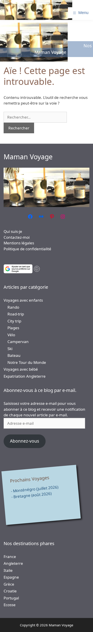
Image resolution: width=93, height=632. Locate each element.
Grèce (9, 584)
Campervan (18, 341)
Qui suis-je (13, 231)
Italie (8, 570)
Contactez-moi (17, 237)
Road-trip (15, 314)
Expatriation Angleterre (25, 376)
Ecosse (10, 604)
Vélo (11, 334)
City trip (14, 321)
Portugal (11, 598)
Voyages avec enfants (23, 300)
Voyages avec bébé (21, 369)
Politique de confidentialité (27, 248)
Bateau (14, 355)
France (10, 556)
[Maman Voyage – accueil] (36, 10)
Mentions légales (19, 243)
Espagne (11, 577)
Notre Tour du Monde (26, 362)
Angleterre (13, 563)
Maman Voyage (28, 156)
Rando (13, 307)
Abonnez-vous (24, 441)
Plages (13, 327)
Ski (9, 348)
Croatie (10, 591)
